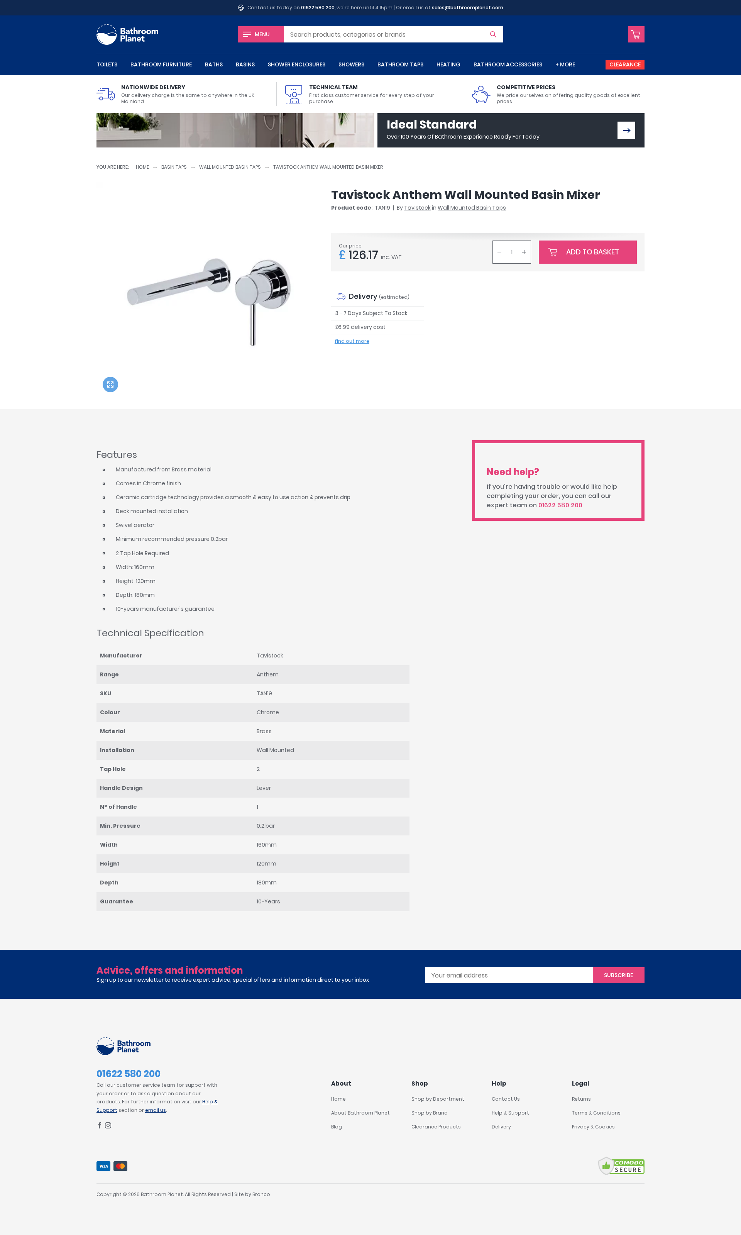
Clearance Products (436, 1126)
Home (142, 167)
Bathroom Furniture (161, 64)
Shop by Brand (429, 1113)
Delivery (501, 1126)
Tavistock (417, 208)
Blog (336, 1126)
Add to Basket (592, 252)
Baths (214, 64)
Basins (245, 64)
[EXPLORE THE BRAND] (626, 130)
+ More (565, 64)
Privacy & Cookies (593, 1126)
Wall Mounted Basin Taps (230, 167)
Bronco (261, 1194)
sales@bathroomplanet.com (467, 7)
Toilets (106, 64)
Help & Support (510, 1113)
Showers (351, 64)
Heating (448, 64)
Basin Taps (174, 167)
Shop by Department (437, 1099)
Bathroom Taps (400, 64)
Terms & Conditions (596, 1113)
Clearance (625, 64)
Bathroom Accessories (508, 64)
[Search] (493, 34)
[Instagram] (108, 1126)
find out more (352, 341)
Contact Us (506, 1099)
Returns (581, 1099)
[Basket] (636, 34)
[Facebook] (99, 1126)
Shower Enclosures (296, 64)
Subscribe (618, 975)
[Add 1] (524, 252)
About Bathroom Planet (360, 1113)
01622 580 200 (318, 7)
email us (155, 1110)
